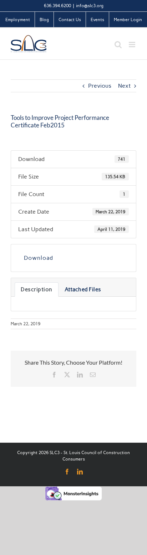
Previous (99, 85)
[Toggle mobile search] (118, 44)
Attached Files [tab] (83, 289)
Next (124, 85)
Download (38, 257)
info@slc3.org (89, 5)
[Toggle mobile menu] (132, 44)
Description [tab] (36, 289)
